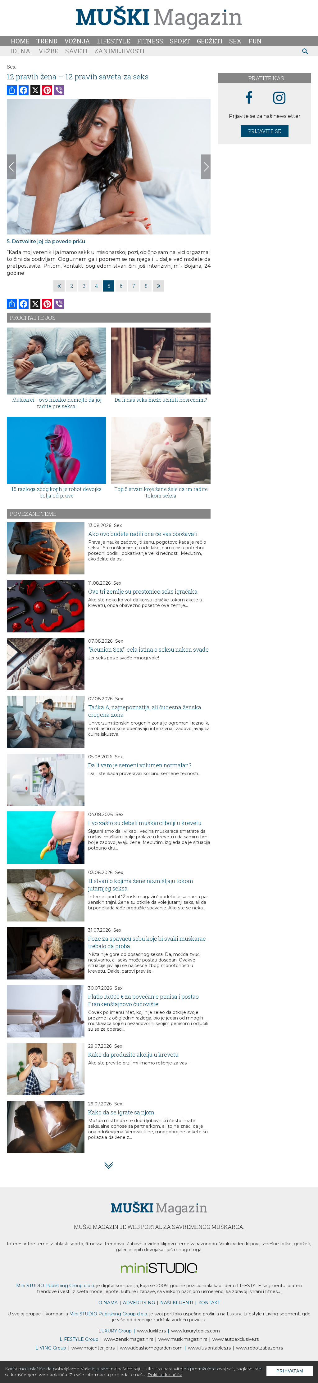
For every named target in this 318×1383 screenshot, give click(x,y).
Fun (255, 41)
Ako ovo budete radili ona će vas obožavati (143, 534)
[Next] (206, 166)
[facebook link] (249, 98)
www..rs (151, 1331)
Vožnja (77, 41)
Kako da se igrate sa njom (121, 1112)
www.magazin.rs (128, 1339)
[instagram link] (279, 98)
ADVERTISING (139, 1302)
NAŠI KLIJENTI (176, 1302)
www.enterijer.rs (93, 1348)
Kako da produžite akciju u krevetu (133, 1054)
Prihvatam (289, 1370)
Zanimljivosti (119, 51)
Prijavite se (264, 131)
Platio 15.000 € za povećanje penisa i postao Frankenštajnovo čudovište (143, 1000)
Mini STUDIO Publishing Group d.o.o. (55, 1285)
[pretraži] (305, 52)
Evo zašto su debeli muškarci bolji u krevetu (145, 823)
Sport (180, 41)
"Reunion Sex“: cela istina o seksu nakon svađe (148, 649)
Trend (46, 41)
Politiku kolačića (165, 1374)
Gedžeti (209, 41)
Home (20, 41)
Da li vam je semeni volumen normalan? (140, 765)
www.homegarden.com (151, 1348)
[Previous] (11, 166)
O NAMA (108, 1302)
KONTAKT (209, 1302)
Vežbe (48, 51)
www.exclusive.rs (235, 1339)
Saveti (76, 51)
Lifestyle (113, 41)
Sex (235, 41)
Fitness (150, 41)
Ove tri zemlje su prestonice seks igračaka (143, 591)
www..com (195, 1331)
